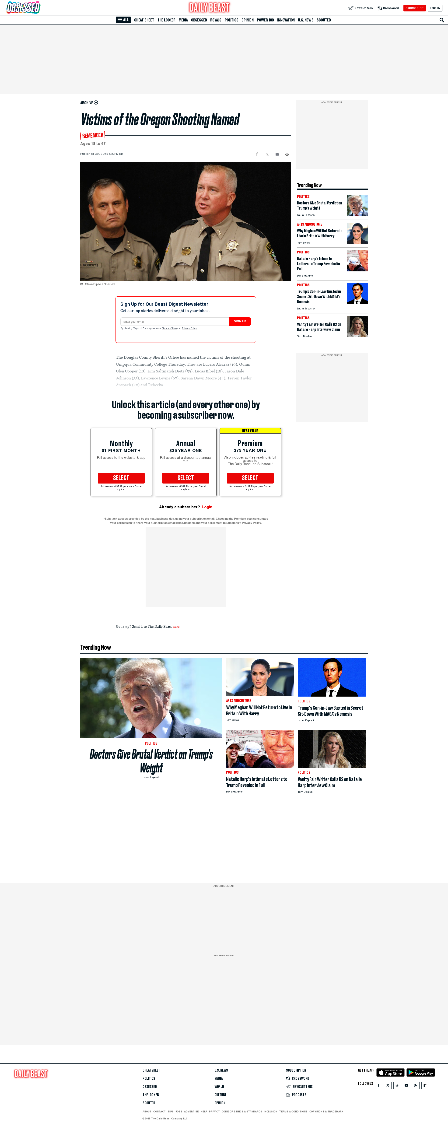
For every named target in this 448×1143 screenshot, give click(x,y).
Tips (171, 1111)
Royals (215, 20)
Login (207, 507)
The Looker (166, 20)
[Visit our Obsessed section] (38, 8)
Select (121, 478)
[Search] (442, 20)
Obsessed (199, 20)
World (219, 1087)
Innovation (286, 20)
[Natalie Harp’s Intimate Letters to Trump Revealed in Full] (357, 270)
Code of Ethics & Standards (242, 1111)
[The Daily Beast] (209, 8)
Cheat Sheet (144, 20)
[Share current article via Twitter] (267, 154)
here (176, 626)
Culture (220, 1095)
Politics (231, 20)
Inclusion (270, 1111)
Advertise (191, 1111)
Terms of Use (169, 328)
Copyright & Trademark (326, 1111)
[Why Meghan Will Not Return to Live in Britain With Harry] (357, 242)
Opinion (248, 20)
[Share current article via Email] (277, 154)
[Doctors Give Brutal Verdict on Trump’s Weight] (357, 215)
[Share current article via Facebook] (257, 154)
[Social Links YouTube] (406, 1086)
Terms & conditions (293, 1111)
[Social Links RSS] (416, 1086)
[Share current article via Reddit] (287, 154)
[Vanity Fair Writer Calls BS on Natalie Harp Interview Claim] (357, 336)
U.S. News (305, 20)
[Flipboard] (425, 1086)
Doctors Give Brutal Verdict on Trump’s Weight (151, 761)
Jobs (178, 1111)
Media (183, 20)
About (147, 1111)
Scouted (324, 20)
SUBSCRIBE (415, 8)
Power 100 (265, 20)
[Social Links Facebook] (378, 1086)
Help (204, 1111)
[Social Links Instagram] (397, 1086)
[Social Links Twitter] (388, 1086)
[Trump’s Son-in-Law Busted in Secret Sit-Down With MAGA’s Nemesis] (357, 303)
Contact (159, 1111)
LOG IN (435, 8)
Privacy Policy (189, 328)
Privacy (214, 1111)
